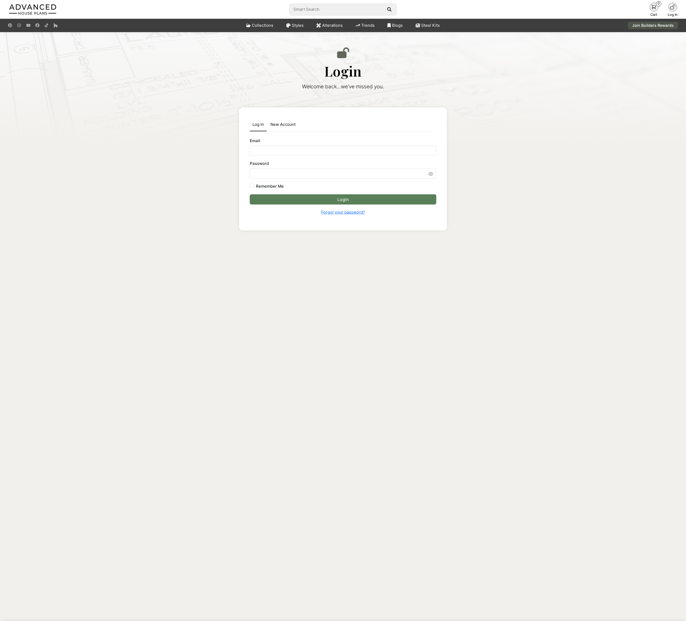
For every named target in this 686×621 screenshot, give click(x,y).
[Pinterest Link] (10, 25)
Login (343, 199)
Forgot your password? (343, 212)
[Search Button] (389, 9)
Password (259, 163)
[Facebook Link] (37, 25)
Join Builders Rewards (653, 25)
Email (255, 140)
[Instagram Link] (19, 25)
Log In (258, 124)
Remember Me (270, 186)
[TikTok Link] (46, 25)
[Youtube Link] (28, 25)
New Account (283, 124)
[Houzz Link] (56, 25)
